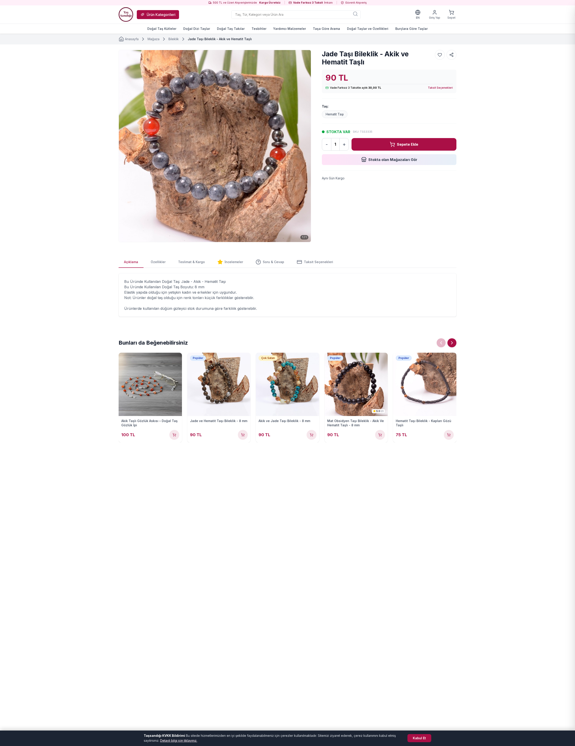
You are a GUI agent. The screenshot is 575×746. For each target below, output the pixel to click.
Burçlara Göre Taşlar (411, 29)
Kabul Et (419, 738)
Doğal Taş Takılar (231, 29)
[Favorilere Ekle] (440, 55)
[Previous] (441, 342)
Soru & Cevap (273, 262)
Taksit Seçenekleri (440, 87)
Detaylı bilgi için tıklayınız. (178, 740)
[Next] (451, 342)
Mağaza (153, 39)
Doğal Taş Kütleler (161, 29)
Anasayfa (132, 39)
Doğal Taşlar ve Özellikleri (367, 29)
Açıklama (131, 262)
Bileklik (173, 39)
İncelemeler (234, 262)
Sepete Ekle (407, 144)
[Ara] (355, 13)
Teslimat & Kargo (191, 262)
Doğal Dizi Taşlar (196, 29)
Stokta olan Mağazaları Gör (392, 159)
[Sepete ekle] (174, 435)
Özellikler (158, 262)
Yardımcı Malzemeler (289, 29)
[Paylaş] (451, 55)
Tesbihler (259, 29)
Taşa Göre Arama (326, 29)
